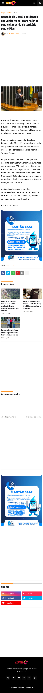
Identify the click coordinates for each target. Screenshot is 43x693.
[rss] (29, 678)
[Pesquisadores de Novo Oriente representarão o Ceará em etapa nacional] (10, 322)
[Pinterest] (18, 273)
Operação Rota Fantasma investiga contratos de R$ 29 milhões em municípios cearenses (32, 305)
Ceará (15, 12)
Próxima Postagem (33, 417)
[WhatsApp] (13, 273)
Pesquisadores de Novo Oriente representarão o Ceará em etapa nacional (10, 332)
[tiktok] (35, 678)
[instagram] (24, 678)
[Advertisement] (21, 62)
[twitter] (14, 678)
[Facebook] (3, 273)
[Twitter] (8, 273)
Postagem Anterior (9, 417)
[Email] (22, 273)
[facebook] (8, 678)
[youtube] (19, 678)
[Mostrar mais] (27, 273)
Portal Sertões (28, 687)
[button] (2, 3)
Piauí (13, 265)
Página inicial (6, 12)
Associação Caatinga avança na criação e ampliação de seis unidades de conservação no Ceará (10, 306)
